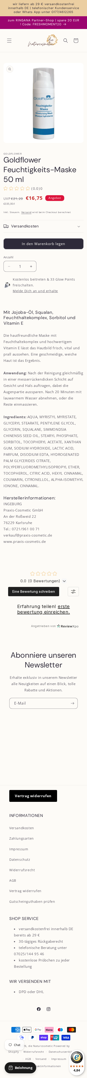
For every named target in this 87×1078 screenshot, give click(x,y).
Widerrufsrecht (22, 870)
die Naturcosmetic (40, 1046)
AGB (12, 880)
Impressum (18, 849)
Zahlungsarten (21, 838)
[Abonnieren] (72, 703)
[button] (9, 41)
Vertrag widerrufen (33, 795)
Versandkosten (21, 828)
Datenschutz (19, 859)
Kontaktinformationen (46, 1066)
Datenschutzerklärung (64, 1051)
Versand (26, 212)
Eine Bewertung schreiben (33, 591)
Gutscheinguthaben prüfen (32, 901)
